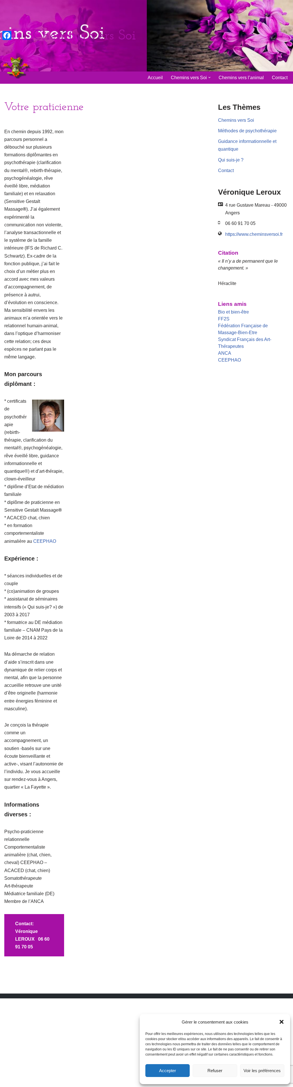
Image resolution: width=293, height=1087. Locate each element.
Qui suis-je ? (230, 159)
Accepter (167, 1070)
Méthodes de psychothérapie (247, 130)
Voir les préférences (262, 1070)
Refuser (214, 1070)
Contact (280, 77)
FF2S (223, 318)
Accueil (155, 77)
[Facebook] (7, 35)
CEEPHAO (44, 541)
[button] (281, 1022)
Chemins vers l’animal (241, 77)
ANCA (224, 353)
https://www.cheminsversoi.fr (254, 234)
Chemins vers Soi (236, 120)
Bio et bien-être (233, 312)
